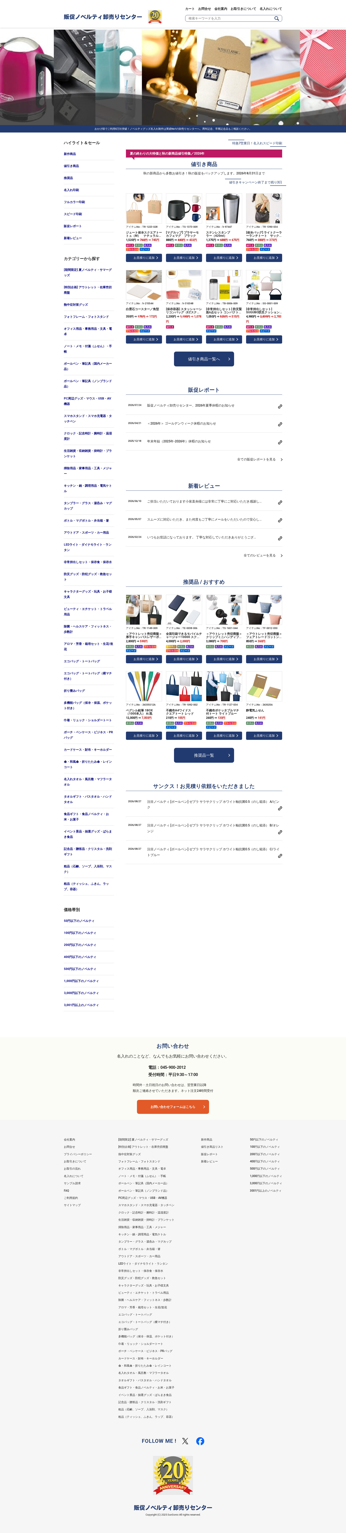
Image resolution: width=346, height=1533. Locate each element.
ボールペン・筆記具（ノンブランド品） (88, 383)
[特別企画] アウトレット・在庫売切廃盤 (88, 289)
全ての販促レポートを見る (256, 459)
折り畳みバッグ (74, 691)
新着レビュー (73, 238)
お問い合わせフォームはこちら (173, 1107)
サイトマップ (72, 1205)
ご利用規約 (71, 1197)
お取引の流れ (72, 1168)
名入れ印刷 (71, 190)
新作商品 (70, 154)
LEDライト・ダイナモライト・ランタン (88, 547)
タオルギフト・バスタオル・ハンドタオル (88, 799)
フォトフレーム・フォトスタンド (86, 317)
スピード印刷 (73, 214)
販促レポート (73, 226)
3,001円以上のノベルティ (81, 1005)
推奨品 (68, 178)
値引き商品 (71, 166)
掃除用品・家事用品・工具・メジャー (88, 470)
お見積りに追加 (144, 258)
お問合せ (204, 9)
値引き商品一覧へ (204, 359)
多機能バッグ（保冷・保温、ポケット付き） (88, 705)
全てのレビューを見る (260, 555)
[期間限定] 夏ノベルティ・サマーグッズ (88, 272)
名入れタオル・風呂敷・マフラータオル (88, 781)
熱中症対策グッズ (76, 304)
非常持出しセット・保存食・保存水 (88, 562)
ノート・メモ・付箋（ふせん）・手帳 (88, 348)
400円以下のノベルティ (80, 957)
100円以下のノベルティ (80, 933)
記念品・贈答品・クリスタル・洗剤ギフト (88, 851)
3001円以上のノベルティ (266, 1190)
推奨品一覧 (204, 755)
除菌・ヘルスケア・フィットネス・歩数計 (88, 629)
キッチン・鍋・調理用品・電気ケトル (88, 488)
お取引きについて (243, 9)
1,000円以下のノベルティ (81, 981)
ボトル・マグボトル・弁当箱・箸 (86, 520)
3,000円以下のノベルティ (81, 993)
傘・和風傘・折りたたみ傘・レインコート (88, 764)
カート (190, 9)
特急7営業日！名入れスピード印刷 (257, 143)
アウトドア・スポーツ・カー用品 (86, 532)
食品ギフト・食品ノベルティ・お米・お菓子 (86, 816)
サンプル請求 (72, 1183)
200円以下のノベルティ (80, 945)
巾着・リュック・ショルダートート (88, 720)
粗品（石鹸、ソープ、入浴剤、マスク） (88, 869)
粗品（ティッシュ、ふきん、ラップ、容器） (86, 886)
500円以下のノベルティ (80, 969)
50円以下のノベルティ (79, 921)
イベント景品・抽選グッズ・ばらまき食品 (88, 834)
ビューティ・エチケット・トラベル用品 (88, 611)
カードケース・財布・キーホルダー (88, 749)
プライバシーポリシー (78, 1154)
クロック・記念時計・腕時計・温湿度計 (88, 436)
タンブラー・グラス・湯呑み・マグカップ (88, 505)
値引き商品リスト (212, 1146)
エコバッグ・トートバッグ (82, 661)
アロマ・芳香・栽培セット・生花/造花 (88, 646)
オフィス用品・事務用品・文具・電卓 (88, 331)
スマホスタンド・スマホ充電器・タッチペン (88, 418)
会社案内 (220, 9)
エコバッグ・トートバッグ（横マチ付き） (88, 676)
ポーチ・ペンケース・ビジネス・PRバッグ (88, 734)
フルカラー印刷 (74, 202)
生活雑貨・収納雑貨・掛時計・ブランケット (88, 453)
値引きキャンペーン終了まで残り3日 (255, 182)
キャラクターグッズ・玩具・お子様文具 (88, 594)
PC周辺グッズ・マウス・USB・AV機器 (87, 401)
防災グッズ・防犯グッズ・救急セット (88, 576)
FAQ (66, 1190)
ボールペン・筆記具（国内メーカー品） (88, 366)
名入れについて (271, 9)
